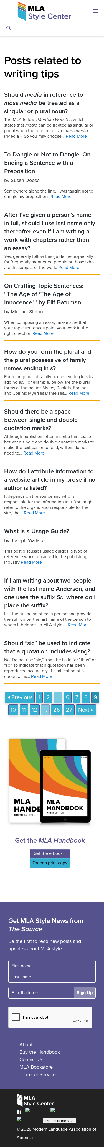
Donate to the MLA (59, 1121)
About (25, 1044)
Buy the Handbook (39, 1052)
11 (24, 710)
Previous (21, 697)
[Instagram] (28, 1120)
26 (56, 710)
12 (34, 710)
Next (83, 710)
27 (69, 710)
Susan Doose (25, 180)
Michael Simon (27, 312)
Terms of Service (37, 1074)
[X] (61, 1111)
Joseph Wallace (28, 540)
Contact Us (31, 1059)
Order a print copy (49, 863)
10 (13, 710)
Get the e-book (48, 853)
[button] (95, 12)
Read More (76, 136)
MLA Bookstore (36, 1067)
